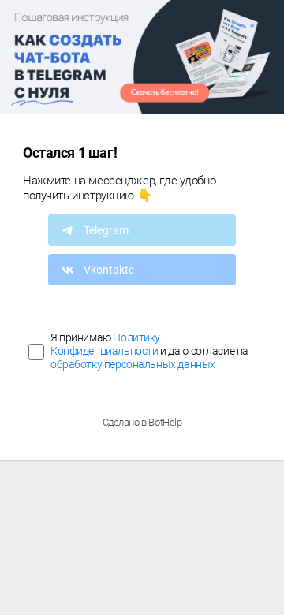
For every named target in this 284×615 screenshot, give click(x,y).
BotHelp (164, 422)
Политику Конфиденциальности (105, 344)
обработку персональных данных (132, 364)
